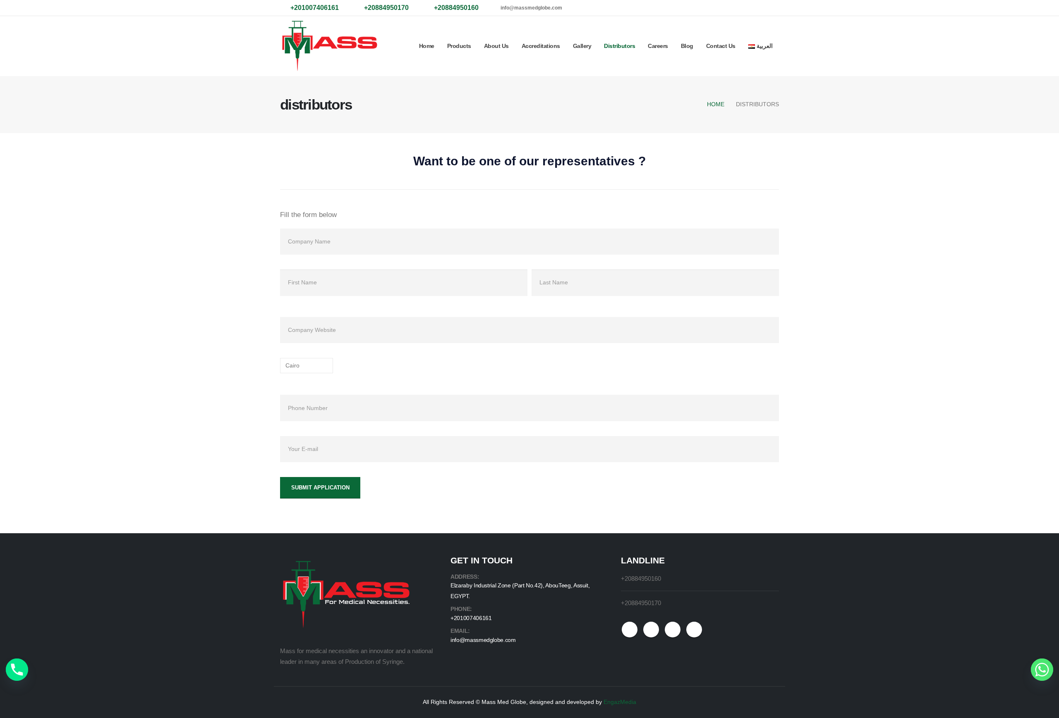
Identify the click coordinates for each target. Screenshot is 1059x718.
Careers (658, 46)
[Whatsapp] (1042, 669)
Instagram (672, 629)
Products (459, 46)
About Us (496, 46)
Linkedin (694, 629)
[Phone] (17, 669)
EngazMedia (620, 702)
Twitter (651, 629)
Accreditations (541, 46)
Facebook (629, 629)
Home (426, 46)
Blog (687, 46)
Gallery (582, 46)
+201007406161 (470, 618)
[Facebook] (706, 8)
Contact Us (721, 46)
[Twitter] (725, 8)
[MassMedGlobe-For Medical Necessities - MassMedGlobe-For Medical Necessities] (329, 46)
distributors (619, 46)
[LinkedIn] (762, 8)
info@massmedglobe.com (531, 8)
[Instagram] (743, 8)
